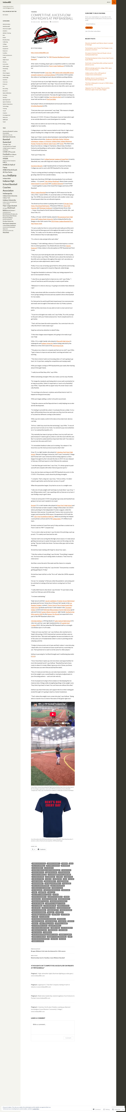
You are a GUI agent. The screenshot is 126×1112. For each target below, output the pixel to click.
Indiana (41, 141)
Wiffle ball (5, 119)
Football (6, 154)
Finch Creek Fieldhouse (56, 66)
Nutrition (5, 79)
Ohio (11, 216)
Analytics (5, 31)
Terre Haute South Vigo (39, 930)
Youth (4, 122)
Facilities (5, 53)
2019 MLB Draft (58, 345)
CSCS (33, 656)
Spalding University (55, 925)
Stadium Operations (8, 104)
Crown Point (44, 183)
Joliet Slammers (37, 905)
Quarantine (62, 921)
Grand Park (42, 892)
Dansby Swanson (37, 881)
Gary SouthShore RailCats (52, 890)
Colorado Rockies (38, 876)
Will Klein (47, 610)
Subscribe (89, 27)
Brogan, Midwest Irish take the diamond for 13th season (48, 950)
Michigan (5, 208)
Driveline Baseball (37, 106)
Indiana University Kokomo (40, 901)
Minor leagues (6, 73)
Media (4, 70)
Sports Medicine (7, 102)
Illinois (5, 176)
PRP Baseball (61, 919)
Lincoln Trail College (49, 907)
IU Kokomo (47, 141)
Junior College (6, 203)
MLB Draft (51, 912)
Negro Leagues (6, 75)
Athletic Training (7, 33)
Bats (4, 35)
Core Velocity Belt (55, 97)
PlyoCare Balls (51, 99)
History (4, 62)
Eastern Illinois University (49, 612)
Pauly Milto (56, 914)
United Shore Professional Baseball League (45, 934)
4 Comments (54, 22)
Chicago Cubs (7, 144)
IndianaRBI (7, 2)
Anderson (49, 139)
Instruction (5, 64)
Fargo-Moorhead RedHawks (40, 206)
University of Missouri (39, 936)
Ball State (56, 139)
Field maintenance (7, 55)
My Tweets (5, 14)
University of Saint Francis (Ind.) (57, 936)
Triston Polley (37, 932)
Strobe (33, 505)
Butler (61, 139)
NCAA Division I (11, 210)
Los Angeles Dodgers (64, 907)
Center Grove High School (66, 601)
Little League (6, 66)
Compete (59, 876)
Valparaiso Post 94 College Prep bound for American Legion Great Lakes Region (97, 88)
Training (34, 11)
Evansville (12, 152)
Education (5, 46)
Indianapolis (7, 193)
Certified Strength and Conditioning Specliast (46, 870)
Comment (68, 1038)
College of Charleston (39, 874)
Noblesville (59, 912)
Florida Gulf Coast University (41, 887)
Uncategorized (6, 115)
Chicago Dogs (68, 203)
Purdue (33, 143)
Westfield (54, 939)
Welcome (5, 117)
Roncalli (35, 923)
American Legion (7, 28)
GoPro (35, 892)
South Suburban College (40, 925)
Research (5, 90)
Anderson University (54, 863)
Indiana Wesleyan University (59, 901)
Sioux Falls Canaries (61, 923)
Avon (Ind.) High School (64, 505)
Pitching (35, 916)
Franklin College (57, 887)
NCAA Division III (7, 214)
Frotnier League (37, 890)
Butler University (38, 867)
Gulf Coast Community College (42, 894)
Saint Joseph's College (46, 923)
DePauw (66, 139)
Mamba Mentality (53, 910)
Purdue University (51, 921)
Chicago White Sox (38, 872)
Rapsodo (71, 921)
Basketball (7, 142)
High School (6, 59)
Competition (68, 876)
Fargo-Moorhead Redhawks (41, 885)
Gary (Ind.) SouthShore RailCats (44, 516)
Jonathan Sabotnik (57, 183)
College (5, 44)
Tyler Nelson (48, 181)
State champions (11, 225)
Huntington (34, 141)
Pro (4, 86)
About (109, 2)
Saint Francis (53, 143)
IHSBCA (5, 162)
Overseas (5, 82)
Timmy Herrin (52, 605)
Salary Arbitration (7, 93)
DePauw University (50, 881)
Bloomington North (53, 865)
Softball (5, 225)
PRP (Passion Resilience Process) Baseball (44, 919)
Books (4, 37)
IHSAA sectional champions (9, 160)
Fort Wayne (12, 154)
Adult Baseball (6, 26)
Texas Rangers (53, 930)
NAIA (4, 210)
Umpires (5, 113)
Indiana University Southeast (10, 202)
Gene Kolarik (35, 183)
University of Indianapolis (9, 227)
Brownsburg (65, 865)
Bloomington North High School (60, 610)
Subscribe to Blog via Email (95, 13)
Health (4, 57)
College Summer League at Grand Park (56, 159)
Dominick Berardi (36, 166)
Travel (4, 110)
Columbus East (50, 876)
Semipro (5, 97)
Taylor (62, 143)
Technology (5, 106)
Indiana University (47, 343)
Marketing (5, 68)
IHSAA (5, 158)
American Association (39, 863)
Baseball (6, 139)
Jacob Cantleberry (51, 601)
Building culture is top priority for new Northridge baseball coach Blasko (96, 78)
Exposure (5, 51)
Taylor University (67, 927)
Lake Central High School (63, 621)
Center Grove (49, 867)
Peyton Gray (65, 914)
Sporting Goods (6, 99)
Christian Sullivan (36, 621)
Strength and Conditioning (41, 927)
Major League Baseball (39, 910)
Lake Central (36, 907)
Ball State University (38, 865)
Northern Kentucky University (41, 914)
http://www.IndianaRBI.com (40, 52)
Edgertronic (66, 883)
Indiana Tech (6, 198)
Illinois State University (55, 896)
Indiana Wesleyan (66, 141)
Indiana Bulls (57, 519)
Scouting (5, 95)
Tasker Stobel (55, 927)
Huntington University (39, 896)
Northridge (5, 77)
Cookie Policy (36, 1109)
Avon (71, 863)
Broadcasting (6, 39)
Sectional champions (9, 223)
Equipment (5, 48)
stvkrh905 (45, 22)
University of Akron (65, 934)
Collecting (5, 42)
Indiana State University (45, 219)
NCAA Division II (7, 212)
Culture (71, 879)
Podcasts (5, 84)
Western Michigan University (41, 939)
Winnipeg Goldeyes (45, 208)
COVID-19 (48, 879)
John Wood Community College (55, 903)
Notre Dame (6, 216)
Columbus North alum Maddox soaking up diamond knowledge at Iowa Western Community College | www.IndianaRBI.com (50, 1009)
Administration (6, 24)
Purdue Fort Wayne (42, 143)
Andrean (56, 181)
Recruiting (5, 88)
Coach (14, 146)
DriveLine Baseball (38, 883)
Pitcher (14, 216)
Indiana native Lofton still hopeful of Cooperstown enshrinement (95, 73)
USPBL (70, 936)
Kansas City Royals (53, 614)
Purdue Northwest (7, 219)
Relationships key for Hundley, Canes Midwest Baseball (48, 957)
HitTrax (55, 894)
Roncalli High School (63, 341)
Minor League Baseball (38, 192)
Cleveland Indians (64, 872)
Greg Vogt (48, 72)
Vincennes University (8, 230)
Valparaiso (5, 228)
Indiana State (56, 141)
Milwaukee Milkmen (66, 910)
